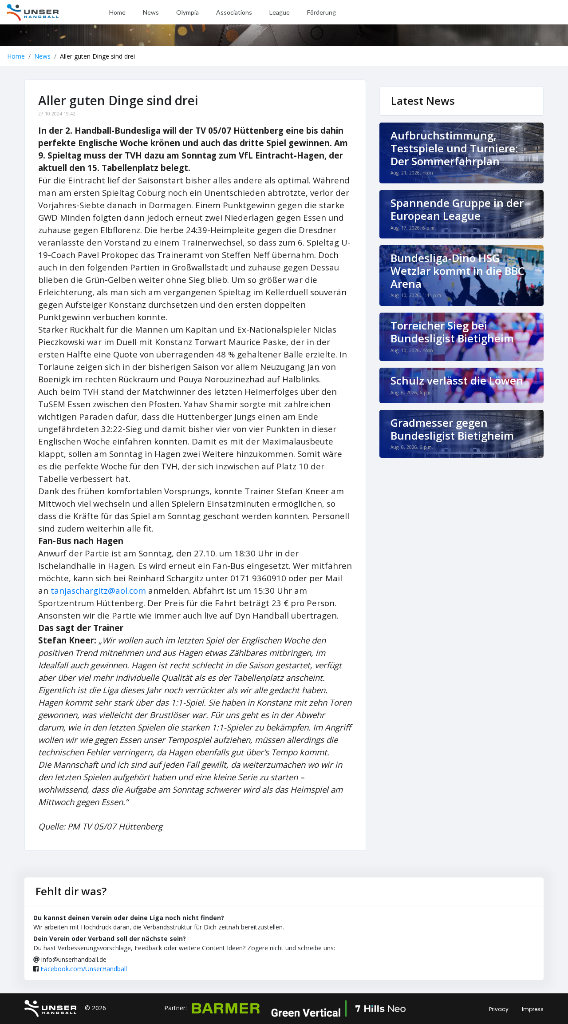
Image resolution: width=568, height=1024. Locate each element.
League (279, 12)
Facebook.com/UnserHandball (83, 968)
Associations (234, 12)
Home (117, 12)
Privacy (499, 1009)
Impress (533, 1009)
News (151, 12)
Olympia (187, 12)
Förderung (321, 12)
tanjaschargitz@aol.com (98, 590)
